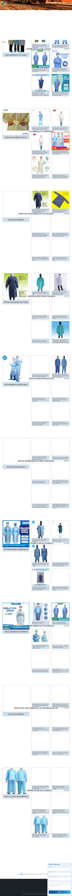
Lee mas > (67, 49)
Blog (39, 886)
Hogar (4, 41)
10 (47, 874)
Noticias (29, 886)
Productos (10, 41)
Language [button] (68, 3)
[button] (57, 3)
